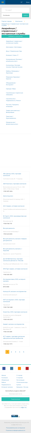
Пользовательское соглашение (15, 428)
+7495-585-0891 (7, 274)
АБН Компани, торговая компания (14, 183)
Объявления (5, 380)
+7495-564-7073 (7, 344)
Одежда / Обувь (11, 88)
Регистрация (20, 380)
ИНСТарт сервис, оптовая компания (15, 269)
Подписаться (15, 399)
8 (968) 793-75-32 (17, 425)
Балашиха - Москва (22, 387)
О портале (19, 377)
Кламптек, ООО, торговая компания (15, 312)
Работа (4, 382)
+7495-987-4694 (7, 191)
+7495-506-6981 (7, 331)
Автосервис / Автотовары (14, 47)
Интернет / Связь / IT (12, 55)
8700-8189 (6, 286)
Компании (5, 377)
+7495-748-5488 (7, 307)
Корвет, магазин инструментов (13, 324)
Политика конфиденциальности (15, 430)
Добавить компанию (16, 36)
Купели (18, 384)
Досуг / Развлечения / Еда (14, 51)
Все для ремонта (9, 228)
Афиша (4, 375)
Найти (25, 15)
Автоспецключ (8, 196)
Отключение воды (22, 382)
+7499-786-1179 (7, 223)
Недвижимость (6, 384)
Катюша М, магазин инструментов (14, 291)
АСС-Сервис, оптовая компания (13, 206)
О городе (19, 375)
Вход (27, 2)
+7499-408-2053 (8, 319)
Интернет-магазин (7, 387)
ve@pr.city (23, 407)
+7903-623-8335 (7, 234)
